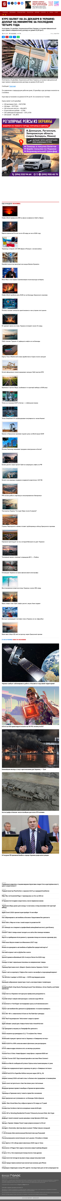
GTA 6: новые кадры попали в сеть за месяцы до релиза (21, 1048)
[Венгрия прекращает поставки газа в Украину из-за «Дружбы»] (10, 612)
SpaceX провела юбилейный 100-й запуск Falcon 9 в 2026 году (23, 957)
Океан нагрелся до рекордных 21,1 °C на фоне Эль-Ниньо (22, 1034)
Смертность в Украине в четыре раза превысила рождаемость (23, 994)
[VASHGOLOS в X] (12, 3)
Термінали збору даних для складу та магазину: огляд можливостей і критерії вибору (29, 907)
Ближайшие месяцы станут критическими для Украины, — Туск (24, 769)
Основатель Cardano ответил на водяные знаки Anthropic (22, 1108)
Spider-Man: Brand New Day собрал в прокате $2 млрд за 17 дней (24, 1103)
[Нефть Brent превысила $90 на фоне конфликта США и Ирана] (10, 211)
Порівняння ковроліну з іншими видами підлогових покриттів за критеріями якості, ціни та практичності (30, 885)
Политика (5, 12)
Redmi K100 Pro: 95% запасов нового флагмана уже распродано (24, 1043)
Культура (43, 12)
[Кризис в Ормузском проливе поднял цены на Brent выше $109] (10, 427)
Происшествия (21, 12)
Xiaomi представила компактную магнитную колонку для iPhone (24, 1163)
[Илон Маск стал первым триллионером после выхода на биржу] (10, 272)
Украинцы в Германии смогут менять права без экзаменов (22, 1093)
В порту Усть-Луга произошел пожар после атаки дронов (22, 1153)
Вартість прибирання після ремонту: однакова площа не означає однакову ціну (29, 937)
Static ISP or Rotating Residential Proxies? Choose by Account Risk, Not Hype (28, 1113)
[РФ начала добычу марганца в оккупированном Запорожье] (10, 488)
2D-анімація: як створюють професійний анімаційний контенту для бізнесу (28, 927)
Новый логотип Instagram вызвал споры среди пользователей (23, 1158)
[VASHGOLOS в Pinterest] (18, 3)
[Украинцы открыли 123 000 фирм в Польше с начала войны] (10, 242)
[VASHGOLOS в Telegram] (15, 3)
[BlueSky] (3, 37)
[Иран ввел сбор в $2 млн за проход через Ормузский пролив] (10, 627)
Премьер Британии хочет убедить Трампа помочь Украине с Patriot (25, 967)
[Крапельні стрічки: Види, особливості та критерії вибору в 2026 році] (10, 380)
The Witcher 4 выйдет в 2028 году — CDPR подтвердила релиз (23, 977)
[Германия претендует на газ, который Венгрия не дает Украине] (10, 535)
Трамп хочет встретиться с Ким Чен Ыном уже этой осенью (22, 1083)
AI (47, 12)
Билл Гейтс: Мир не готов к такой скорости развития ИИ (21, 922)
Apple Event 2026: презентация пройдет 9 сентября (20, 912)
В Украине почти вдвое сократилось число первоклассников (22, 901)
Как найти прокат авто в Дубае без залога (16, 952)
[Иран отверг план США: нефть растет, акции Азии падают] (10, 596)
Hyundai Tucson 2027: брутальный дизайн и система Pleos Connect (25, 1058)
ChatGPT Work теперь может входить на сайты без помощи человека (26, 932)
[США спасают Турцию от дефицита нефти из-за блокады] (10, 334)
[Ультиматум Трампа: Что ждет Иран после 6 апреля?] (10, 504)
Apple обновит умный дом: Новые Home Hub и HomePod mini (22, 1024)
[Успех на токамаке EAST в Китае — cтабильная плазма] (10, 396)
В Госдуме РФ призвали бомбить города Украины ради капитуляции (25, 855)
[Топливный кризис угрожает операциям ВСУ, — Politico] (10, 550)
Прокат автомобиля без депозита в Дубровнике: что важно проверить (26, 1009)
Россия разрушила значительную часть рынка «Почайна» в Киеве (25, 1138)
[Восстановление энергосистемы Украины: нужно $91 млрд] (10, 581)
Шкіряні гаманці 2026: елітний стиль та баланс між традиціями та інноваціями (29, 1078)
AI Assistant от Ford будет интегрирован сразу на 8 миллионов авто (25, 1004)
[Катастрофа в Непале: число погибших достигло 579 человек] (30, 791)
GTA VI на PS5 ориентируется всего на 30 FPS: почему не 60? (23, 727)
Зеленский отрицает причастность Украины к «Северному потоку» (25, 1039)
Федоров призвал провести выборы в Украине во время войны (23, 1088)
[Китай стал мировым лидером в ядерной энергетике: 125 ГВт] (10, 473)
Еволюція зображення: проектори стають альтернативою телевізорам (26, 982)
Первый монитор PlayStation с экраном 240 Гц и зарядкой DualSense (25, 891)
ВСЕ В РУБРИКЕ (14, 639)
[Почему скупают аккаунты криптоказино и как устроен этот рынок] (10, 303)
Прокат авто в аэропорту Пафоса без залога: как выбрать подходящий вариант (29, 972)
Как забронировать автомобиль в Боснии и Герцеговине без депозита (26, 917)
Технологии (30, 12)
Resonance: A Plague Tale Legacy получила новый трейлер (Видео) (24, 1148)
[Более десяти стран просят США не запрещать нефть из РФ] (10, 457)
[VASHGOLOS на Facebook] (9, 3)
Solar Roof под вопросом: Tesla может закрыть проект (20, 1019)
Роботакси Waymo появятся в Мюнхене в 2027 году (19, 942)
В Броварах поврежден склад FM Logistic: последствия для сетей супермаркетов (30, 1168)
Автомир (37, 12)
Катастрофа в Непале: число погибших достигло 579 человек (23, 812)
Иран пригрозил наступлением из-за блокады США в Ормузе (23, 1098)
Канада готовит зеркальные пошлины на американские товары (24, 962)
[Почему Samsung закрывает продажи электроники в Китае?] (10, 442)
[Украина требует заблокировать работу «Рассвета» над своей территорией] (30, 663)
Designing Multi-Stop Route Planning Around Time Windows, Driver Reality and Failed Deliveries (30, 988)
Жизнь (51, 12)
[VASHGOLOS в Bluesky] (22, 3)
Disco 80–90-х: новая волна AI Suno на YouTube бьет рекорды (23, 1014)
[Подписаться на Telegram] (56, 5)
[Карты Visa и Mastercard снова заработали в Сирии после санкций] (10, 349)
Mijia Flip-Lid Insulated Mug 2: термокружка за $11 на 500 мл (22, 896)
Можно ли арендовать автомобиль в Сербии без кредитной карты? (25, 947)
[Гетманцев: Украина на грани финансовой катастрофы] (10, 565)
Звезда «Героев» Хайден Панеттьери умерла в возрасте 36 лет (24, 1123)
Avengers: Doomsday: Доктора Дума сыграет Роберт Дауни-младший (26, 1128)
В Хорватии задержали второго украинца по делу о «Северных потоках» (27, 1068)
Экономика (12, 12)
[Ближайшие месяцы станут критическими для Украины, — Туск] (30, 748)
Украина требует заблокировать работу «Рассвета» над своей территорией (28, 684)
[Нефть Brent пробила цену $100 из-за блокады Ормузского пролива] (10, 288)
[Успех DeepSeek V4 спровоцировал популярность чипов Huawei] (10, 411)
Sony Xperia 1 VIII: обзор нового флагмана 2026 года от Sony (22, 1143)
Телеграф (12, 86)
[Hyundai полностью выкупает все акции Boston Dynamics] (10, 257)
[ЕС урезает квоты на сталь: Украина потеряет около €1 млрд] (10, 319)
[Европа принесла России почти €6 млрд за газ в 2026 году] (10, 226)
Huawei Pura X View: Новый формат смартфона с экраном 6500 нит (25, 1053)
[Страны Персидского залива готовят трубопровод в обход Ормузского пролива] (10, 519)
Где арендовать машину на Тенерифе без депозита (19, 1029)
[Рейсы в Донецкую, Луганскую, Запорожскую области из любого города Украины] (30, 147)
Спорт (56, 12)
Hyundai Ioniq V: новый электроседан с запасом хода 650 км (22, 999)
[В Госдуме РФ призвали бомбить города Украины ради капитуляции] (30, 834)
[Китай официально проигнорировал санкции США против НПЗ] (10, 365)
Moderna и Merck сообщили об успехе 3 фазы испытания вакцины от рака (27, 1063)
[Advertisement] (30, 188)
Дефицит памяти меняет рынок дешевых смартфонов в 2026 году (25, 1118)
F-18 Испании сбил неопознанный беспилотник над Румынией (23, 1133)
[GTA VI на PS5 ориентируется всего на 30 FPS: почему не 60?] (30, 706)
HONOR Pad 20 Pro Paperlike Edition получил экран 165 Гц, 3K (23, 1073)
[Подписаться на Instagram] (51, 5)
